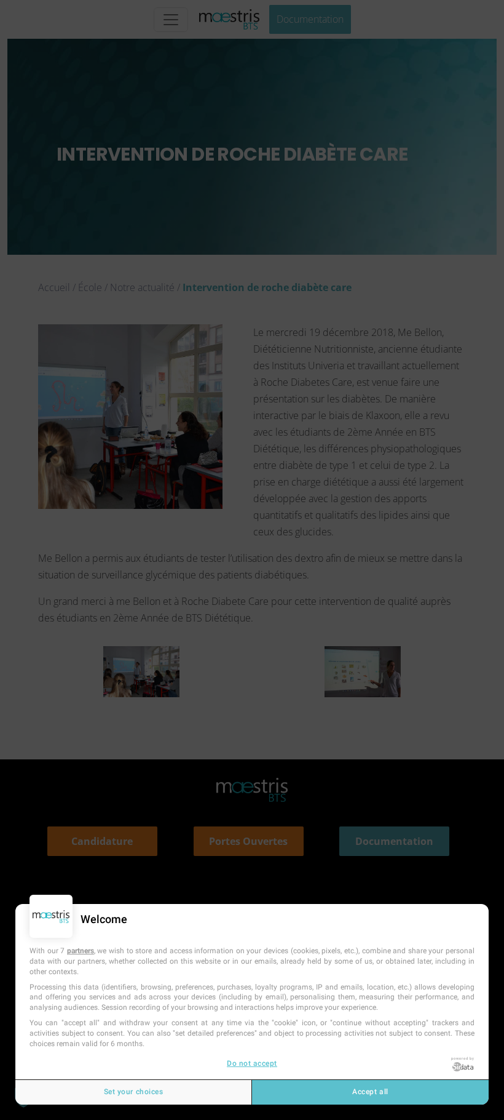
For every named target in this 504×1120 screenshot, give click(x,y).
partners (80, 950)
